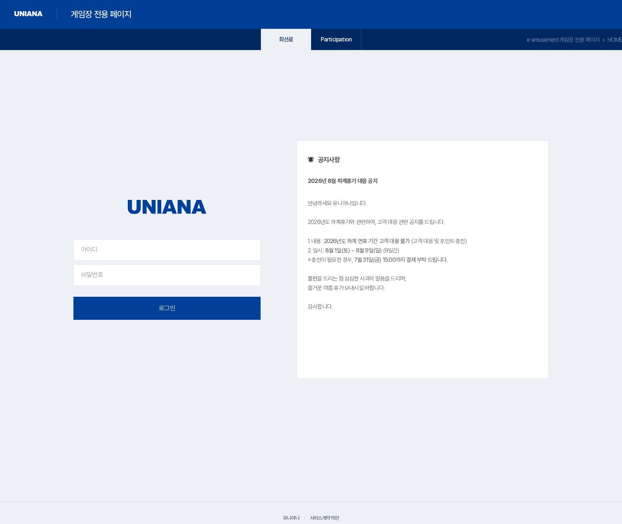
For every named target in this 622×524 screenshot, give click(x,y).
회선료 (286, 39)
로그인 (167, 308)
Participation (336, 39)
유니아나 (291, 518)
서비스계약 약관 (324, 518)
